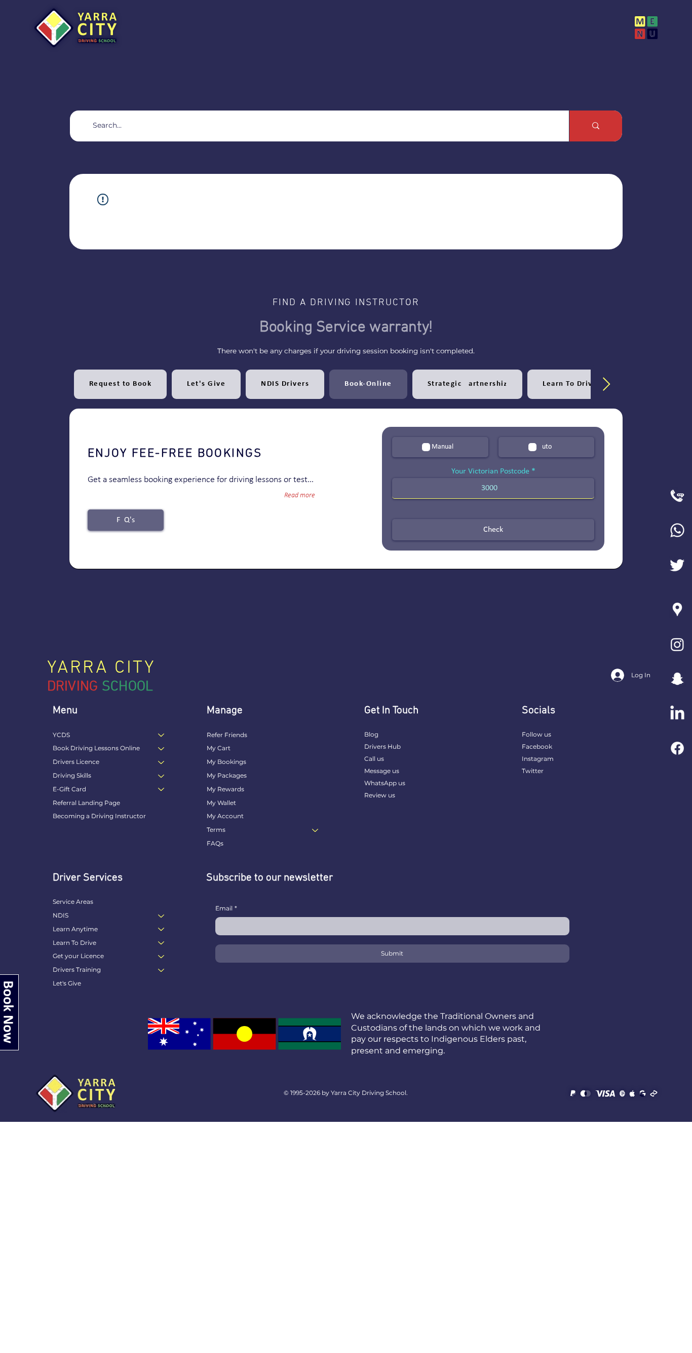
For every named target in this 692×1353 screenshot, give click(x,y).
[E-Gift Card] (161, 789)
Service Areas (73, 901)
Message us (381, 771)
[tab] (120, 384)
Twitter (533, 771)
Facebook (537, 746)
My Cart (218, 748)
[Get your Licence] (161, 956)
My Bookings (226, 761)
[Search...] (595, 126)
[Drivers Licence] (161, 762)
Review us (379, 795)
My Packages (227, 775)
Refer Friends (227, 735)
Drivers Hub (382, 746)
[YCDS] (161, 735)
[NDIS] (161, 916)
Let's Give (67, 983)
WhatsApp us (384, 783)
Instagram (538, 758)
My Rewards (225, 789)
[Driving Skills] (161, 776)
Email (226, 908)
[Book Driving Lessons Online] (161, 748)
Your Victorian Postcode (490, 471)
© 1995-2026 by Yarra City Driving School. (346, 1092)
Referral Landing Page (86, 803)
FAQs (215, 843)
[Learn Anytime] (161, 929)
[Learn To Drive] (161, 943)
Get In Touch (391, 710)
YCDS (61, 735)
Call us (374, 758)
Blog (371, 734)
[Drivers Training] (161, 970)
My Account (225, 816)
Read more (299, 495)
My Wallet (221, 803)
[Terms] (315, 830)
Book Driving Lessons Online (96, 748)
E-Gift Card (69, 789)
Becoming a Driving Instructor (99, 816)
